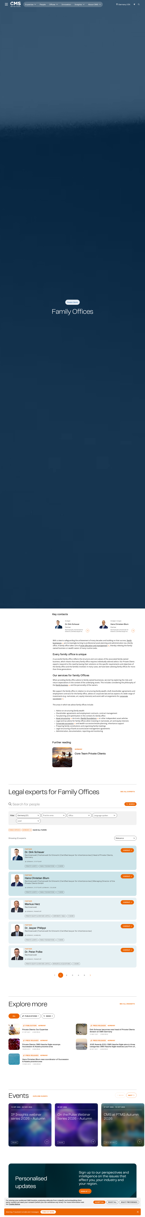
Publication (31, 1026)
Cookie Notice (14, 1204)
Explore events (40, 1096)
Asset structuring (63, 718)
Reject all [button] (112, 1202)
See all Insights (127, 1004)
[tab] (14, 1016)
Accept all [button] (99, 1202)
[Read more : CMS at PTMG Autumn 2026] (139, 1142)
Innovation (66, 4)
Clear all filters (40, 830)
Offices (52, 4)
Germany (78, 749)
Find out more (48, 1212)
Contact (126, 850)
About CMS (93, 4)
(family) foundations (89, 718)
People (43, 4)
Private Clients (72, 302)
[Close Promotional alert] (138, 1212)
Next (132, 1095)
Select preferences (129, 1202)
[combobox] (64, 804)
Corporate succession (65, 723)
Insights (78, 4)
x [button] (30, 830)
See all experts (127, 791)
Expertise (29, 4)
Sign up (84, 1191)
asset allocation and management (93, 645)
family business (62, 685)
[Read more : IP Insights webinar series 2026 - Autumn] (47, 1142)
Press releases (99, 1026)
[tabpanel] (72, 1044)
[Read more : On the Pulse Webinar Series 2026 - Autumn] (93, 1142)
